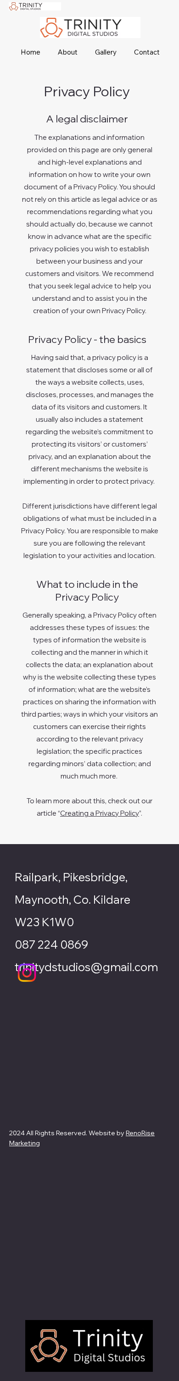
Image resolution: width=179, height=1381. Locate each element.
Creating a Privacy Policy (99, 813)
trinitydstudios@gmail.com (86, 967)
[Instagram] (27, 973)
